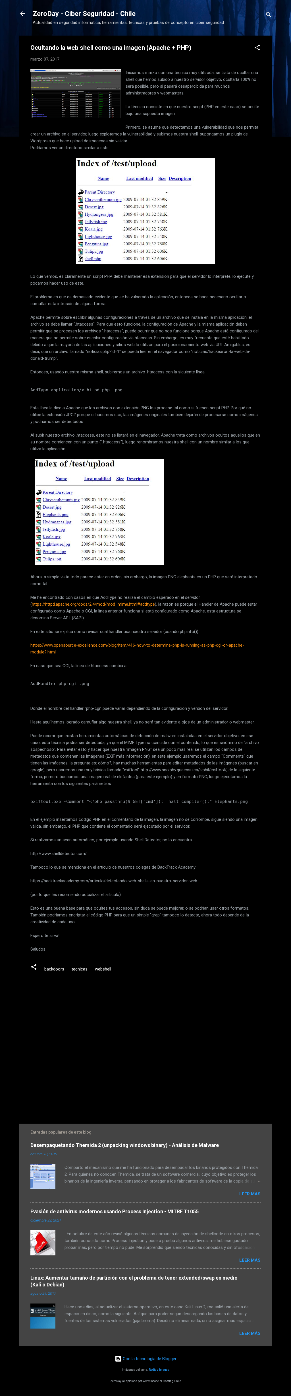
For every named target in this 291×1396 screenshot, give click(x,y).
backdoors (54, 969)
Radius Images (159, 1370)
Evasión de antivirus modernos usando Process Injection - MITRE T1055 (114, 1211)
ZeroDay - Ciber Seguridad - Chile (84, 14)
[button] (257, 48)
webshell (103, 969)
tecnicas (80, 969)
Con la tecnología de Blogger (149, 1358)
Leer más (250, 1193)
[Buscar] (268, 15)
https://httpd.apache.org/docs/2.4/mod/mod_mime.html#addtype (93, 604)
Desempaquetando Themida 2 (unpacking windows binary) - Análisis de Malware (124, 1145)
